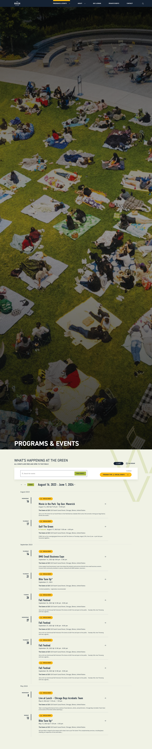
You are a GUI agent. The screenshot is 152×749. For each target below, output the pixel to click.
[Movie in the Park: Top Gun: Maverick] (73, 507)
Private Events (114, 3)
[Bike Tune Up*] (73, 582)
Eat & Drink (97, 3)
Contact (130, 3)
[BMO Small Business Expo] (73, 560)
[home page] (17, 3)
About (80, 3)
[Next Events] (25, 485)
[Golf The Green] (73, 530)
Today (31, 485)
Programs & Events (60, 3)
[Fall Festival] (73, 604)
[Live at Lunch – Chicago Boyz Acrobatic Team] (73, 702)
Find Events (80, 473)
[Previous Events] (21, 485)
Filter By (129, 471)
